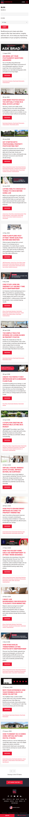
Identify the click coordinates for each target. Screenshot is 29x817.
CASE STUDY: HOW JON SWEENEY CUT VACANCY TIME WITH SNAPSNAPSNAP (14, 286)
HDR (22, 533)
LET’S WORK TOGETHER (14, 782)
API (24, 801)
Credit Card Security (23, 813)
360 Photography (6, 262)
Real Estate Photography (18, 81)
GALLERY (17, 799)
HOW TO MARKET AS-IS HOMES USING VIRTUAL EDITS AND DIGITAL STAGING (14, 736)
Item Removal (6, 762)
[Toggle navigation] (27, 2)
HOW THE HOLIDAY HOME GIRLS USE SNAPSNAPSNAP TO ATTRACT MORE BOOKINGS (14, 553)
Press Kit (12, 801)
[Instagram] (11, 796)
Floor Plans (11, 214)
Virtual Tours (5, 214)
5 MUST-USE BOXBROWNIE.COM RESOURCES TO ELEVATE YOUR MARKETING (14, 601)
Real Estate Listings (14, 124)
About (4, 799)
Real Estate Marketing (8, 81)
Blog (14, 799)
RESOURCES (6, 801)
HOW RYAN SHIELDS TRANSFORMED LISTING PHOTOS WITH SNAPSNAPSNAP (14, 647)
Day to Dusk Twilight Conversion (13, 217)
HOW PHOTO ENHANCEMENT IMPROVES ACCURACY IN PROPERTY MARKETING (13, 511)
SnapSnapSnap (6, 82)
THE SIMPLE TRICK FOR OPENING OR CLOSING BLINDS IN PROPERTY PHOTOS (14, 335)
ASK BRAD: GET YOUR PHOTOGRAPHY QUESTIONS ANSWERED (13, 58)
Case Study (18, 314)
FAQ (25, 799)
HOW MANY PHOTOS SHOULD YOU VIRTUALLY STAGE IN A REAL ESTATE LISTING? (13, 102)
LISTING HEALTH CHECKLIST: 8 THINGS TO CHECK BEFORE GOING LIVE (14, 191)
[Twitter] (17, 796)
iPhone (4, 167)
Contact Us (9, 799)
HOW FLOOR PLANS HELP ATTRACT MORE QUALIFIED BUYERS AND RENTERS (13, 238)
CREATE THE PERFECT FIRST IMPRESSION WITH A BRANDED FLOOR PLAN (14, 379)
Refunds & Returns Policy (13, 813)
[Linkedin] (20, 796)
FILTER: (3, 18)
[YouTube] (14, 796)
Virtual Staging (6, 124)
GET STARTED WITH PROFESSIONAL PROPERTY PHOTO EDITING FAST (12, 144)
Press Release (6, 715)
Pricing (22, 799)
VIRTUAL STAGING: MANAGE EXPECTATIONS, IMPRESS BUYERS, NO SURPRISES (13, 470)
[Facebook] (8, 796)
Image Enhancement (10, 167)
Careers (21, 801)
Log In (16, 801)
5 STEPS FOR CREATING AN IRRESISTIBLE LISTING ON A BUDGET (13, 425)
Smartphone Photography (20, 168)
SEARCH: (3, 10)
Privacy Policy (4, 813)
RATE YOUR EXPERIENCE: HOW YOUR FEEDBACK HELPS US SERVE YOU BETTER (14, 692)
